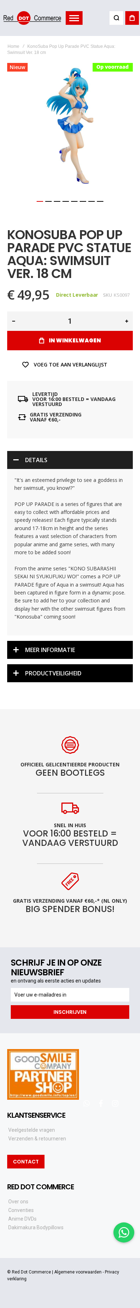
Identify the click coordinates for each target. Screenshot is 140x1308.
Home (13, 46)
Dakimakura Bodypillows (36, 1227)
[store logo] (32, 17)
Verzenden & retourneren (37, 1138)
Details (36, 460)
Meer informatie (50, 650)
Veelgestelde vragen (31, 1130)
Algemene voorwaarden (78, 1272)
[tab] (70, 460)
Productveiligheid (53, 673)
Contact (26, 1161)
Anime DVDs (22, 1219)
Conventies (21, 1210)
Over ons (18, 1201)
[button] (40, 201)
